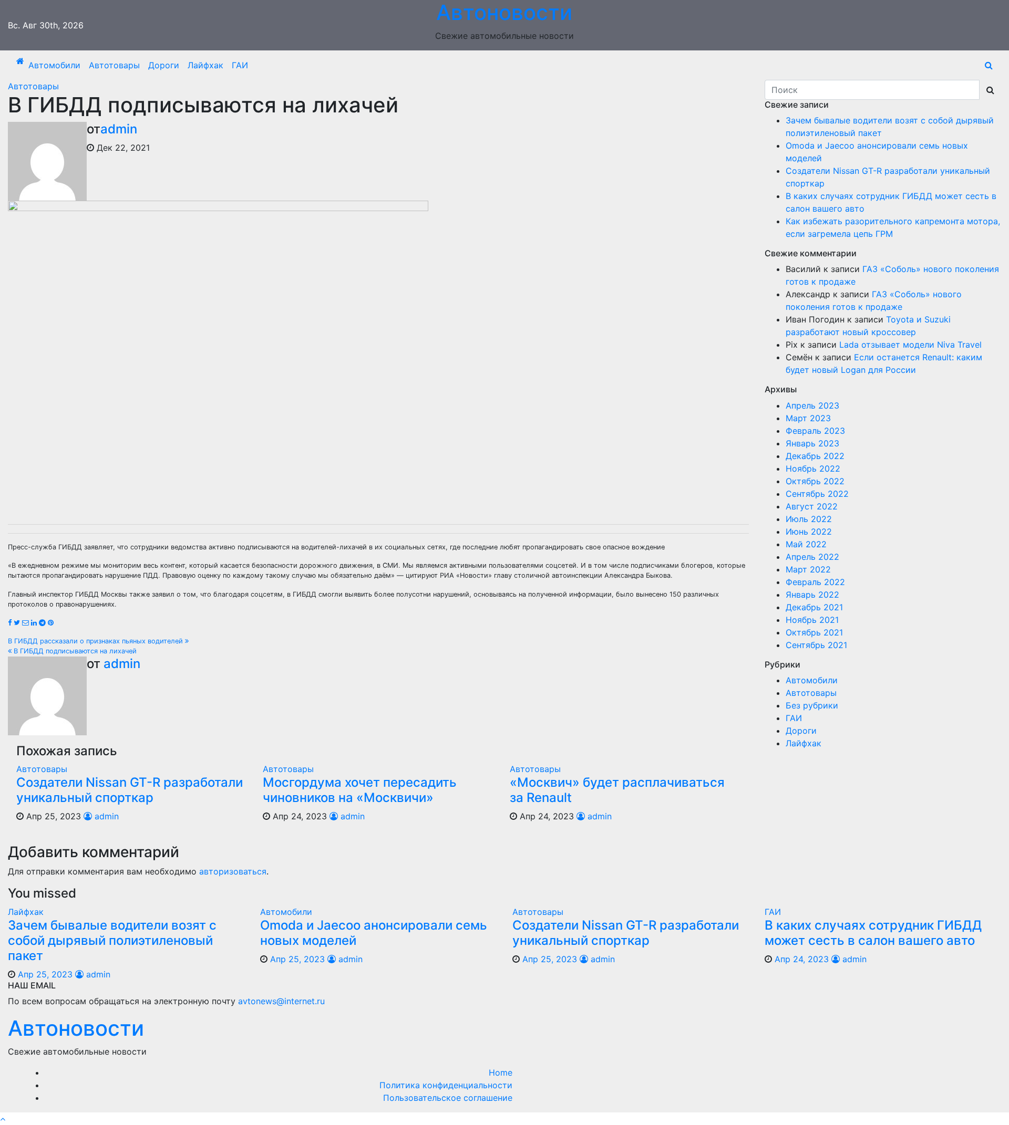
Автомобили (54, 65)
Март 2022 (808, 569)
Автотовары (114, 65)
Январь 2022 (812, 594)
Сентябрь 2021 (816, 645)
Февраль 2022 (815, 582)
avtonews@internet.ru (281, 1001)
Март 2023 (808, 418)
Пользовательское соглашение (447, 1097)
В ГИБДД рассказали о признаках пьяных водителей (96, 641)
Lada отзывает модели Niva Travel (910, 344)
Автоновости (76, 1028)
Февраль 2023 (815, 430)
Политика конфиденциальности (445, 1085)
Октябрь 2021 (814, 632)
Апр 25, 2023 (45, 974)
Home (500, 1072)
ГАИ (240, 65)
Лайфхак (205, 65)
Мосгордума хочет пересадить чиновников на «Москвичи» (360, 790)
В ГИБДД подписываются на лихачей (74, 651)
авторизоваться (232, 871)
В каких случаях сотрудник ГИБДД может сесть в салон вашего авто (873, 933)
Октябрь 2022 (815, 481)
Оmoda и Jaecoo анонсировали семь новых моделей (373, 933)
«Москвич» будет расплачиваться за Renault (617, 790)
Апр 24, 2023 (802, 959)
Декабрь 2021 (814, 607)
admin (118, 129)
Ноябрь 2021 (812, 619)
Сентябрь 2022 (817, 493)
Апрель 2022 (812, 556)
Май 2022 (806, 544)
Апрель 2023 (812, 405)
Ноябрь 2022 (813, 468)
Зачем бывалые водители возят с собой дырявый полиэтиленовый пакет (112, 940)
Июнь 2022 (809, 531)
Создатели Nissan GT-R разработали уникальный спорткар (129, 790)
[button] (989, 65)
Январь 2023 (812, 443)
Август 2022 (812, 506)
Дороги (163, 65)
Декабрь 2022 (815, 456)
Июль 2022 (809, 519)
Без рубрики (812, 705)
